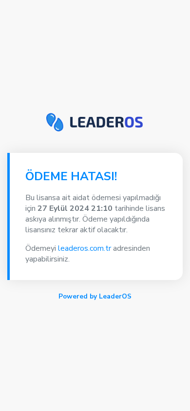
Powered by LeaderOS (95, 296)
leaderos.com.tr (84, 248)
